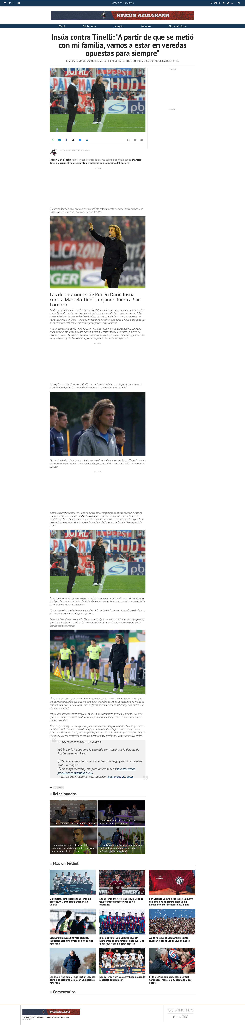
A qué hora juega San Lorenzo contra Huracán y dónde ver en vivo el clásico (169, 939)
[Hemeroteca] (239, 3)
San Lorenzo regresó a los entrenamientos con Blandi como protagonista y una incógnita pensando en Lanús (121, 848)
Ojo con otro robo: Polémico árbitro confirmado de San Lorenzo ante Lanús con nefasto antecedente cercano (72, 848)
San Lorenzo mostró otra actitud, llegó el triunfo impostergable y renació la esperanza (121, 901)
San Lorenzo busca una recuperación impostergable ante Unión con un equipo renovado (71, 940)
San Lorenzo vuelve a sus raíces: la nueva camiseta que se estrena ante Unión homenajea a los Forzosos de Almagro (171, 901)
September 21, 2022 (120, 776)
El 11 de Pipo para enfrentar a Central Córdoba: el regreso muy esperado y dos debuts (170, 979)
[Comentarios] (135, 140)
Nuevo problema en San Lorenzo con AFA (74, 823)
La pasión (118, 26)
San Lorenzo (58, 788)
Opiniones (146, 26)
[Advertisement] (97, 187)
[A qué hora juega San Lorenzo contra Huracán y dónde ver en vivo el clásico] (172, 922)
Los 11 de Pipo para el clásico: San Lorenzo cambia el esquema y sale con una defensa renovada (72, 979)
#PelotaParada (126, 769)
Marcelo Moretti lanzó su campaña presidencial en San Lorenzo (117, 822)
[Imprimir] (128, 140)
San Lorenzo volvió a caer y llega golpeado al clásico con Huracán (122, 978)
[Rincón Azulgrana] (122, 15)
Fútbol (62, 26)
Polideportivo (89, 26)
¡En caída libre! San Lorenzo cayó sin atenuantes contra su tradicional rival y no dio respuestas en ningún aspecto (121, 940)
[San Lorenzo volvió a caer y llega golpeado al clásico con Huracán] (122, 961)
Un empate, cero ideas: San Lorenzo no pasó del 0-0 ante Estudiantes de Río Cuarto (70, 901)
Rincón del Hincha (177, 26)
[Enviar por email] (142, 140)
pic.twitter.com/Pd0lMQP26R (75, 773)
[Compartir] (212, 3)
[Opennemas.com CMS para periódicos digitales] (180, 1013)
